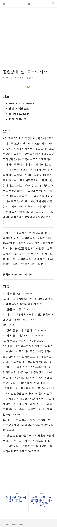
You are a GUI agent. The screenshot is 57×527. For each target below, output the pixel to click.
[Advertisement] (28, 35)
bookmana (18, 524)
